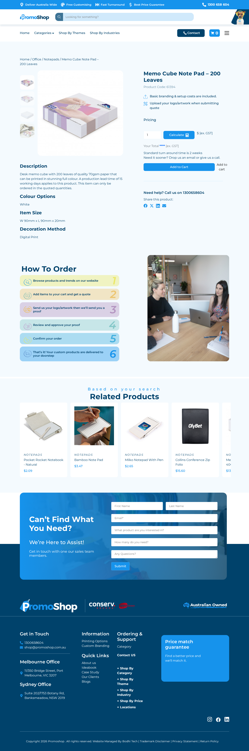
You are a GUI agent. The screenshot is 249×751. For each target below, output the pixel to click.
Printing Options (95, 641)
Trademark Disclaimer (155, 741)
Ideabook (89, 667)
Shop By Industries (105, 33)
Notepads (51, 59)
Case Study (90, 672)
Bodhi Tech (130, 741)
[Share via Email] (164, 205)
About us (89, 663)
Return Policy (209, 741)
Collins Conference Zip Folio (192, 462)
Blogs (86, 681)
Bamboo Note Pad (88, 460)
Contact (193, 33)
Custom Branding (95, 646)
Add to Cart (179, 167)
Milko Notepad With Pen (144, 460)
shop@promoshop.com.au (45, 647)
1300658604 (34, 643)
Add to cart (222, 167)
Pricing (150, 120)
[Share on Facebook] (145, 205)
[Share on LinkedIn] (158, 205)
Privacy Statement (185, 741)
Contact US (126, 655)
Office (36, 59)
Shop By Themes (72, 33)
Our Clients (90, 677)
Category (124, 646)
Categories (42, 33)
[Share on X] (152, 205)
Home (25, 33)
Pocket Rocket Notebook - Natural (43, 462)
